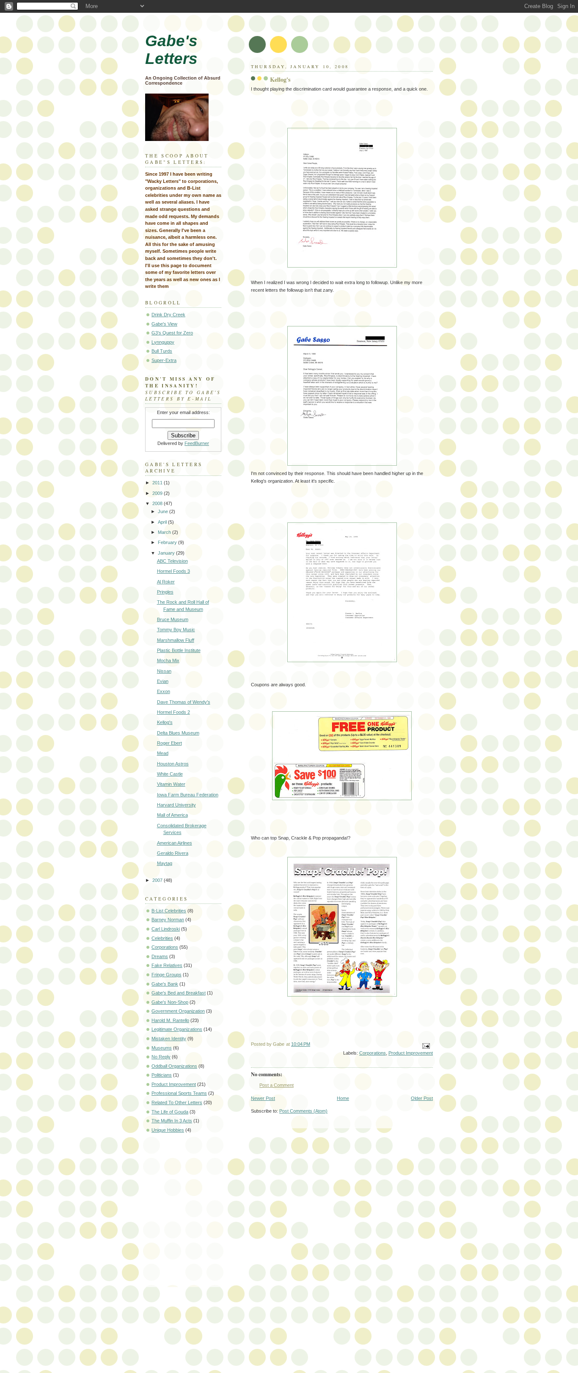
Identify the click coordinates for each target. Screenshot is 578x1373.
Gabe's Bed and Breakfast (178, 992)
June (163, 511)
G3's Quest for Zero (172, 332)
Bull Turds (161, 351)
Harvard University (176, 804)
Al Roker (166, 581)
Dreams (159, 956)
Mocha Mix (168, 660)
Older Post (422, 1098)
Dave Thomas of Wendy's (183, 701)
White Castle (170, 773)
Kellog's (165, 722)
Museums (161, 1047)
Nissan (164, 671)
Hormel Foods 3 (173, 571)
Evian (162, 681)
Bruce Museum (172, 619)
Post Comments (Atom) (303, 1110)
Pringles (165, 591)
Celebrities (162, 938)
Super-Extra (163, 360)
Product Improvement (410, 1052)
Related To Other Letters (176, 1102)
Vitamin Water (171, 784)
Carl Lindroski (165, 928)
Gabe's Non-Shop (169, 1002)
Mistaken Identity (168, 1038)
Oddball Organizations (174, 1066)
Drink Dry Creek (168, 314)
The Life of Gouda (169, 1111)
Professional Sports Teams (179, 1093)
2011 (158, 482)
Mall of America (172, 815)
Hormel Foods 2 (173, 712)
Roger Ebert (169, 743)
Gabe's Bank (164, 983)
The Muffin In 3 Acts (171, 1120)
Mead (162, 753)
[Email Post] (425, 1045)
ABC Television (172, 561)
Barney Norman (167, 919)
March (165, 532)
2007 (158, 880)
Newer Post (263, 1098)
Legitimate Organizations (176, 1029)
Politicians (161, 1074)
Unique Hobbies (167, 1130)
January (167, 552)
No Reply (161, 1056)
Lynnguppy (162, 342)
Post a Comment (276, 1085)
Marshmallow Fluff (175, 640)
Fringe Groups (166, 974)
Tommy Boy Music (176, 629)
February (168, 542)
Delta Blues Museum (178, 732)
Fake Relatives (166, 965)
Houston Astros (173, 763)
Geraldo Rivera (172, 853)
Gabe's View (164, 323)
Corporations (372, 1052)
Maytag (164, 863)
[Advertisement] (183, 1172)
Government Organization (178, 1011)
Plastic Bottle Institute (179, 650)
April (163, 522)
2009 (158, 493)
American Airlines (174, 842)
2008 (158, 503)
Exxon (163, 691)
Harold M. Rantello (170, 1020)
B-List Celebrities (168, 910)
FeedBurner (196, 443)
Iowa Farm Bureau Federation (187, 794)
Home (343, 1098)
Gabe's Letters (171, 49)
